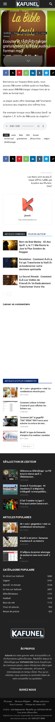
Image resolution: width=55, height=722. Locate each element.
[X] (13, 73)
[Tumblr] (40, 73)
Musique (7, 36)
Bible (21, 135)
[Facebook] (6, 73)
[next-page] (9, 294)
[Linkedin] (33, 73)
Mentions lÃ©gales (23, 701)
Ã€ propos (8, 701)
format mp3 (9, 138)
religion (47, 138)
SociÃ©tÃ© (14, 11)
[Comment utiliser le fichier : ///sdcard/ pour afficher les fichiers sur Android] (10, 406)
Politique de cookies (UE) (35, 704)
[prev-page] (5, 294)
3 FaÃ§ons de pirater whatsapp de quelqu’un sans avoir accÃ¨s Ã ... (35, 555)
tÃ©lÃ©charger (10, 142)
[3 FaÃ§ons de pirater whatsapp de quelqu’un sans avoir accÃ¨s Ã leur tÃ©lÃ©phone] (10, 556)
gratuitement (22, 138)
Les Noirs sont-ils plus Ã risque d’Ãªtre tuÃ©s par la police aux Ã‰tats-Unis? (40, 181)
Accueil (4, 11)
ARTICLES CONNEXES (15, 234)
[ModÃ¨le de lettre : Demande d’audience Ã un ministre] (10, 542)
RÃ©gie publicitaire (41, 701)
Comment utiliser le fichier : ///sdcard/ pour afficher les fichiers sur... (33, 405)
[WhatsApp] (26, 73)
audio (13, 135)
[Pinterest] (19, 73)
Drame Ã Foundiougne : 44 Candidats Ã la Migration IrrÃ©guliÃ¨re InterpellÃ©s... (34, 489)
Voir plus (26, 446)
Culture (43, 33)
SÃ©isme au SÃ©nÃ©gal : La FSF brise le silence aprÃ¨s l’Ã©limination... (35, 474)
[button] (5, 4)
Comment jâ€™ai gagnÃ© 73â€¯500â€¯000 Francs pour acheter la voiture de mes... (34, 420)
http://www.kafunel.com (27, 220)
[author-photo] (28, 211)
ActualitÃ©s (26, 33)
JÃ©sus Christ (35, 138)
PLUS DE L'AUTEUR (37, 234)
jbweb (8, 55)
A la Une (35, 33)
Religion (25, 11)
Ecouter (36, 135)
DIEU (28, 135)
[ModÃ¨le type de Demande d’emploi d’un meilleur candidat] (10, 436)
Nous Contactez (16, 704)
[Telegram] (46, 73)
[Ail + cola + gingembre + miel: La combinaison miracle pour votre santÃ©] (10, 392)
